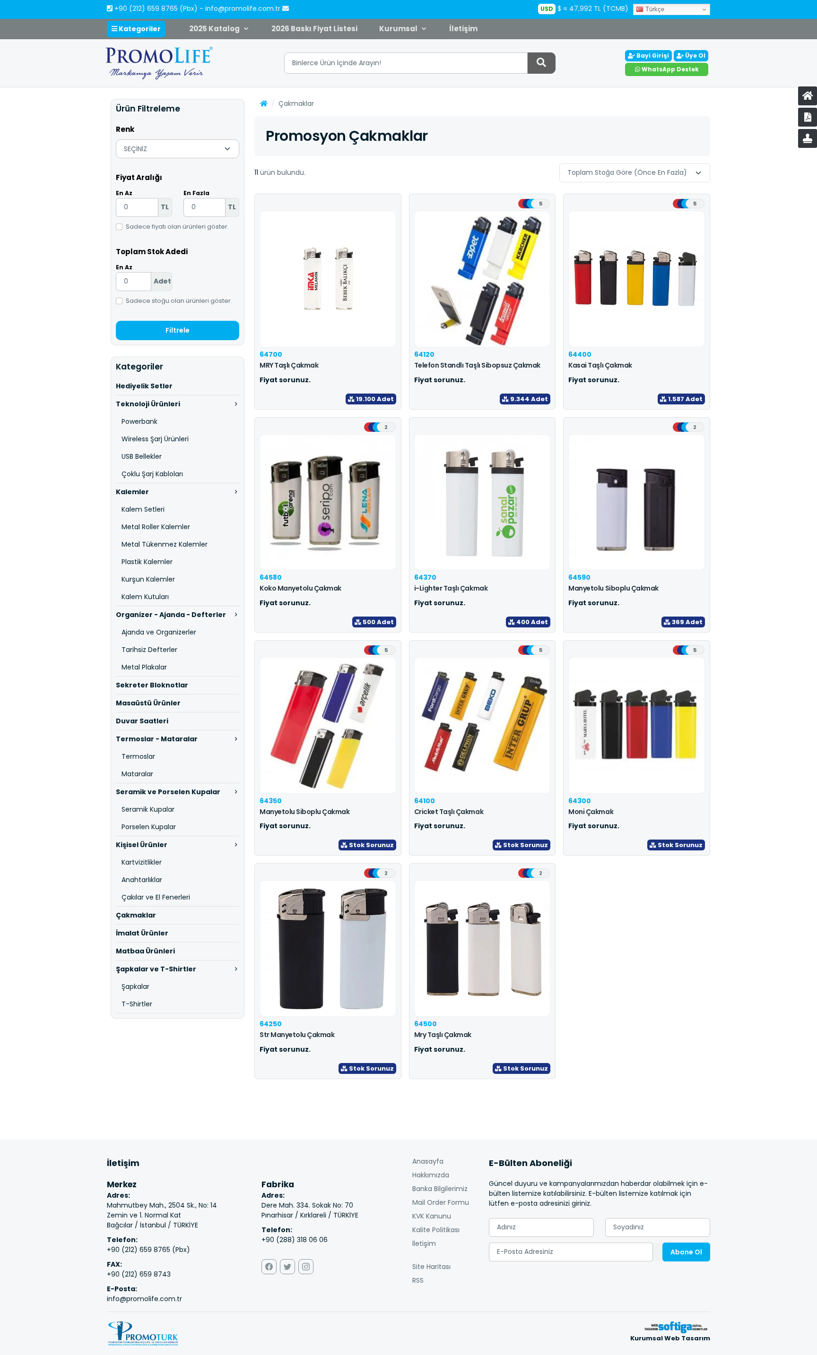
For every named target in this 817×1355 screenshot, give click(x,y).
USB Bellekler (142, 456)
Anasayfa (427, 1161)
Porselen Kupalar (149, 827)
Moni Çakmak (590, 811)
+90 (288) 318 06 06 (294, 1239)
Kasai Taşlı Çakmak (600, 365)
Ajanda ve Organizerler (159, 632)
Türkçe (653, 9)
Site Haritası (431, 1266)
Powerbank (139, 421)
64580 (271, 577)
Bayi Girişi (652, 55)
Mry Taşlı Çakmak (442, 1034)
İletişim (463, 29)
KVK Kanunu (431, 1216)
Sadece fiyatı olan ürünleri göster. (177, 226)
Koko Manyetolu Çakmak (300, 588)
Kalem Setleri (143, 509)
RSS (418, 1280)
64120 (424, 354)
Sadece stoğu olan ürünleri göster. (179, 300)
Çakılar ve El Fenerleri (156, 897)
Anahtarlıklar (142, 879)
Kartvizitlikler (142, 862)
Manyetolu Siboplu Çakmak (613, 588)
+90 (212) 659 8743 (139, 1274)
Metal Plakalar (144, 667)
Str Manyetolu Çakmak (297, 1034)
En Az (124, 193)
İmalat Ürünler (142, 933)
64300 (579, 801)
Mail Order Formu (440, 1202)
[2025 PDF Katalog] (807, 117)
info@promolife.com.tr (243, 8)
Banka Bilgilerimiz (440, 1188)
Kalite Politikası (436, 1230)
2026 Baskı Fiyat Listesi (314, 29)
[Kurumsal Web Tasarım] (675, 1327)
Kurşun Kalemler (148, 579)
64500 (425, 1024)
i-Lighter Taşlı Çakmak (450, 588)
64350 (271, 801)
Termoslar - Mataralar (157, 739)
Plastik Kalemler (147, 561)
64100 (424, 801)
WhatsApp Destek (669, 69)
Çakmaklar (136, 915)
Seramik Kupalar (148, 809)
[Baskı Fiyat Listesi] (807, 138)
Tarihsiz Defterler (149, 649)
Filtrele (177, 330)
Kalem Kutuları (145, 596)
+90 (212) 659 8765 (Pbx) (156, 8)
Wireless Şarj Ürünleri (155, 439)
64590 (579, 577)
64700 (271, 354)
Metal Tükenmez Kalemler (165, 544)
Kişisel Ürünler (141, 844)
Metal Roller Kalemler (156, 527)
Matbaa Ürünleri (145, 951)
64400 (579, 354)
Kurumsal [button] (398, 29)
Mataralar (137, 774)
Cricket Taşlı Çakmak (448, 811)
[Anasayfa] (807, 95)
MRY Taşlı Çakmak (289, 365)
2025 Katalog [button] (214, 29)
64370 (425, 577)
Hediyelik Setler (144, 386)
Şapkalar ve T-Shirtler (156, 969)
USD (546, 9)
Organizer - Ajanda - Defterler (171, 614)
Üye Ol (694, 55)
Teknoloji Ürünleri (148, 404)
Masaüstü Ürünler (148, 703)
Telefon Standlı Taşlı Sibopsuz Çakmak (477, 365)
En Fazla (196, 193)
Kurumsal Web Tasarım (670, 1338)
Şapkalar (135, 986)
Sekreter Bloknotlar (152, 685)
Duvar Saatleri (142, 721)
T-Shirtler (137, 1004)
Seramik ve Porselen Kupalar (168, 792)
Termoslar (138, 756)
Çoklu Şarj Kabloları (152, 474)
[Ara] (541, 63)
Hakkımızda (430, 1175)
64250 (271, 1024)
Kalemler (132, 492)
